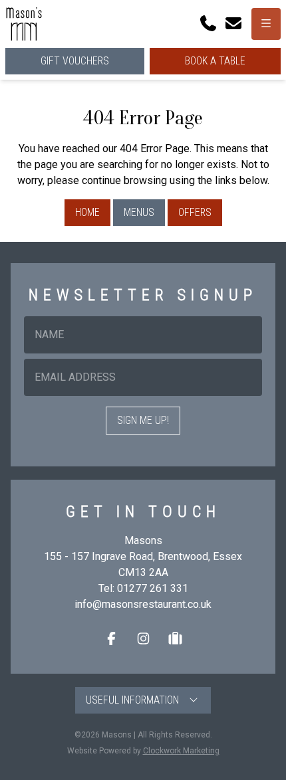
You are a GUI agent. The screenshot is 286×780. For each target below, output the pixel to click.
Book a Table (215, 60)
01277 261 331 (152, 588)
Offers (195, 212)
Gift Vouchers (75, 60)
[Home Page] (24, 24)
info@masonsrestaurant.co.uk (143, 604)
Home (87, 212)
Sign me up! (143, 420)
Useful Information (136, 700)
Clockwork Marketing (181, 750)
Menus (139, 212)
